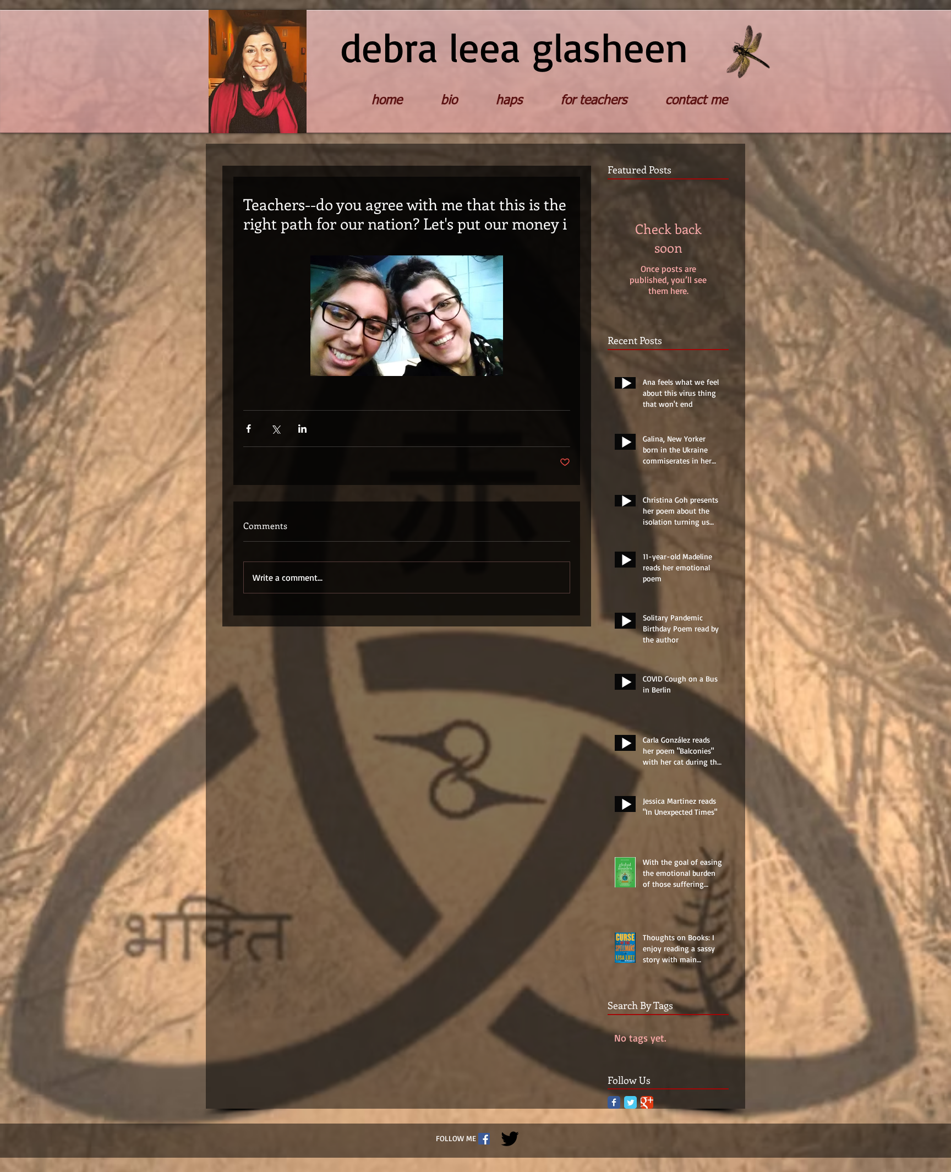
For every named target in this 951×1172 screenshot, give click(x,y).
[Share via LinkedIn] (302, 428)
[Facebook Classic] (614, 1102)
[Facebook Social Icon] (484, 1138)
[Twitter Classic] (630, 1102)
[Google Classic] (647, 1102)
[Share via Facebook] (248, 428)
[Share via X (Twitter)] (275, 428)
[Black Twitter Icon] (510, 1139)
